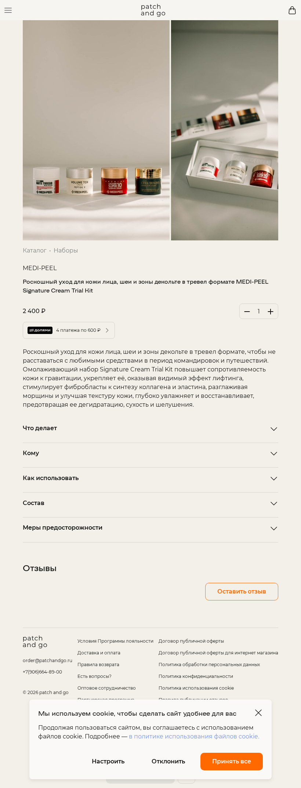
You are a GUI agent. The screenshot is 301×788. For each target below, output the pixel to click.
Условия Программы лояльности (115, 641)
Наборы (66, 250)
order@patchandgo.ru (47, 660)
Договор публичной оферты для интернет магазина (218, 653)
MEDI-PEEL (40, 268)
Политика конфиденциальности (196, 676)
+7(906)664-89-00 (42, 672)
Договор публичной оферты (191, 641)
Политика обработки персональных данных (209, 664)
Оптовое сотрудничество (106, 688)
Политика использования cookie (196, 688)
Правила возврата (98, 664)
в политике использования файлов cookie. (194, 736)
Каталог (35, 250)
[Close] (258, 712)
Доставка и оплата (98, 653)
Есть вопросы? (94, 676)
